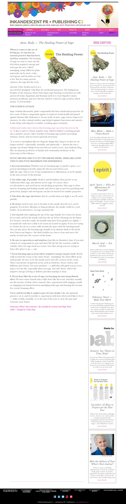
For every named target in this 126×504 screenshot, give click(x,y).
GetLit (111, 33)
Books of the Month (30, 34)
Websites (73, 30)
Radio (87, 30)
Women (30, 30)
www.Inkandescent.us (82, 502)
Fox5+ (101, 33)
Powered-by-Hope (113, 490)
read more (102, 96)
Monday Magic (85, 34)
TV (99, 30)
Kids (59, 30)
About (111, 30)
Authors (73, 33)
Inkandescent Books (53, 34)
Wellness (45, 30)
